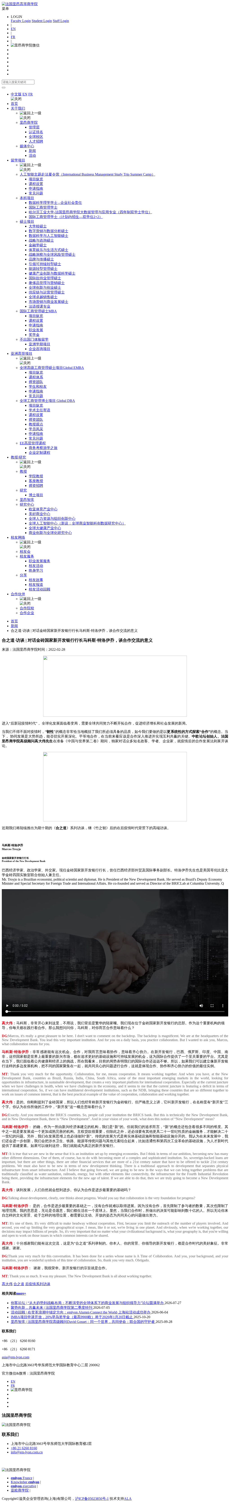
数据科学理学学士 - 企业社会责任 (55, 203)
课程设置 (36, 184)
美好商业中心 (39, 514)
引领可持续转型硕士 (45, 264)
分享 (23, 575)
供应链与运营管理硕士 (47, 292)
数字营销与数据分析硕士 (48, 231)
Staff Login (61, 21)
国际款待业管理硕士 (45, 278)
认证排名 (36, 132)
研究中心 (27, 504)
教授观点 (36, 424)
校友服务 (27, 556)
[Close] (3, 87)
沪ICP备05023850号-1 (92, 1499)
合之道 (18, 1284)
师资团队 (36, 382)
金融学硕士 (38, 245)
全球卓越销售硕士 (43, 297)
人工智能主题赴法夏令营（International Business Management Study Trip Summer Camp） (87, 174)
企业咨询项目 (39, 349)
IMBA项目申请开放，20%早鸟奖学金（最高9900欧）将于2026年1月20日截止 (72, 1317)
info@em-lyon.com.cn (27, 1452)
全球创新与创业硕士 (45, 287)
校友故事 (36, 580)
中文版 (16, 94)
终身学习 (36, 570)
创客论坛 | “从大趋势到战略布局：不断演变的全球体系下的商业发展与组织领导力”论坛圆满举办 (88, 1303)
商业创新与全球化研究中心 (50, 533)
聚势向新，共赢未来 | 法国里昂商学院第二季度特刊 (52, 1307)
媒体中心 (27, 146)
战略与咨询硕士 (41, 240)
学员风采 (36, 429)
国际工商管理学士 (43, 207)
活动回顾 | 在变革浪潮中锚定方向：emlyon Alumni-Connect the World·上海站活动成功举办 (81, 1312)
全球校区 (36, 137)
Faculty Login (21, 21)
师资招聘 (36, 485)
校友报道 (36, 584)
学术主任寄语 (39, 410)
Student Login (42, 21)
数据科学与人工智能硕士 (48, 236)
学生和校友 (38, 386)
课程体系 (36, 377)
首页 (14, 104)
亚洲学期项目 (39, 344)
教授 (23, 471)
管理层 (34, 127)
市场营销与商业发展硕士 (48, 302)
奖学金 (34, 335)
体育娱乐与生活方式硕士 (48, 250)
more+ (21, 1293)
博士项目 (36, 495)
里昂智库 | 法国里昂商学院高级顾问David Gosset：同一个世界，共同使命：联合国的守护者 (83, 1322)
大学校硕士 (38, 226)
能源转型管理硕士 (43, 269)
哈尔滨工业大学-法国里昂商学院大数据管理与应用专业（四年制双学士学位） (90, 212)
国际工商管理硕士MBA (38, 311)
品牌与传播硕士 (41, 259)
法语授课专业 (39, 306)
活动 (32, 155)
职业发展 (36, 330)
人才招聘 (36, 141)
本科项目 (27, 198)
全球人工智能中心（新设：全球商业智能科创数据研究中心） (77, 523)
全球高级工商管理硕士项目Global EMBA (52, 368)
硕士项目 (27, 221)
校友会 (25, 551)
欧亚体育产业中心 (43, 509)
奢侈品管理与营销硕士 (47, 283)
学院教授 (36, 476)
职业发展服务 (39, 561)
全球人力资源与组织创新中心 (52, 518)
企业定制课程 (39, 452)
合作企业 (27, 613)
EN (13, 29)
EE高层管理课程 (33, 443)
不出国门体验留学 (34, 339)
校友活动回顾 (39, 589)
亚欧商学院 (20, 1490)
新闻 (32, 151)
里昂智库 (27, 500)
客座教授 (36, 481)
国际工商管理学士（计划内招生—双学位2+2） (66, 217)
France (21, 1478)
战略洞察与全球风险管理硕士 (52, 254)
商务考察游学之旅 (43, 448)
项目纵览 (36, 179)
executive (23, 1486)
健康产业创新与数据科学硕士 (52, 273)
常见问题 (36, 193)
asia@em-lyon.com (15, 1357)
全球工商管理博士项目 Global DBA (47, 401)
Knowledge (25, 1482)
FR (13, 37)
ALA (128, 1499)
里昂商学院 (29, 122)
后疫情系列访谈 (37, 1284)
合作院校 (27, 608)
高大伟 (7, 1284)
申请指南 (36, 188)
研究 (23, 490)
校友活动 (36, 566)
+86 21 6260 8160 (24, 1448)
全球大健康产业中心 (45, 528)
